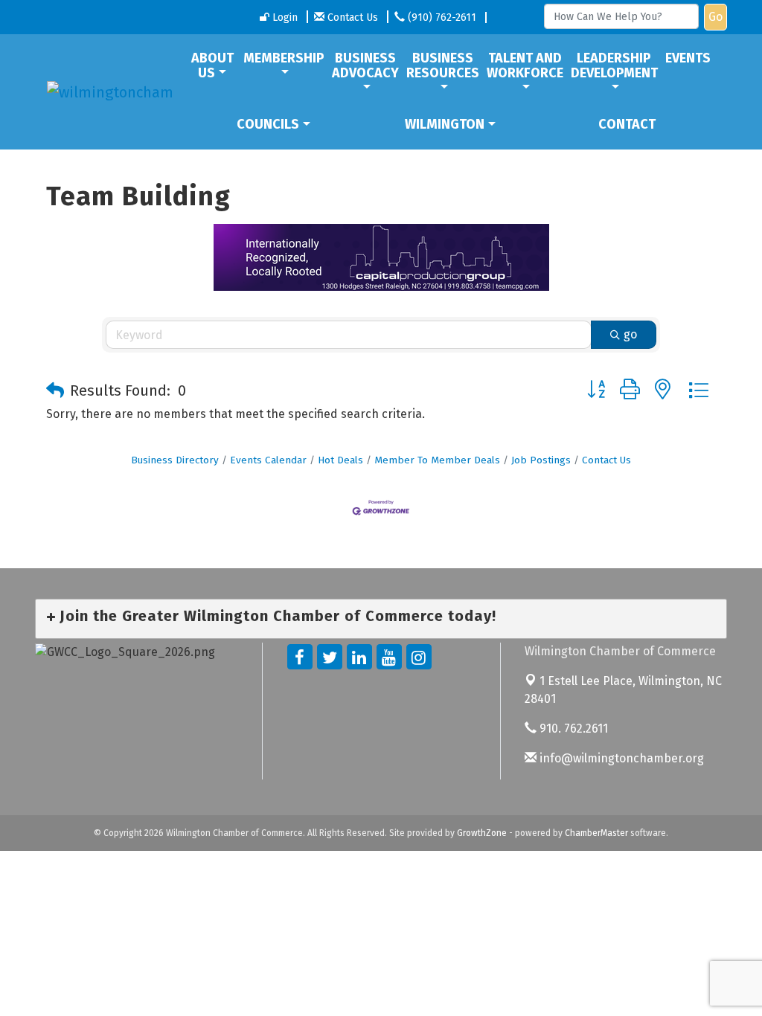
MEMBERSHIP (283, 58)
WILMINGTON (444, 124)
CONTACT (627, 124)
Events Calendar (268, 460)
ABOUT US (212, 65)
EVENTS (688, 58)
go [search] (630, 334)
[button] (55, 390)
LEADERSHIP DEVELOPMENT (614, 65)
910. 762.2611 (572, 728)
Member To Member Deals (437, 460)
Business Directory (175, 460)
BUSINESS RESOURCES (442, 65)
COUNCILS (268, 124)
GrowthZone (482, 833)
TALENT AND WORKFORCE (525, 65)
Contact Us (606, 460)
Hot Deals (340, 460)
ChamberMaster (596, 833)
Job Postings (541, 460)
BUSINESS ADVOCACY (365, 65)
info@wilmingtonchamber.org (620, 758)
